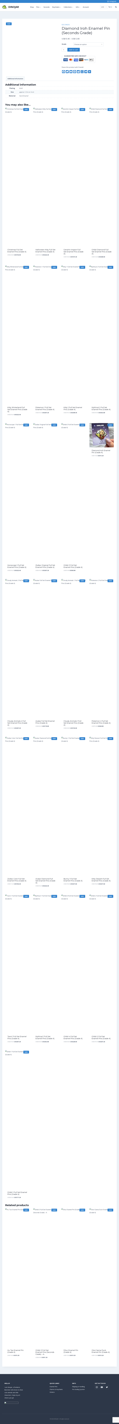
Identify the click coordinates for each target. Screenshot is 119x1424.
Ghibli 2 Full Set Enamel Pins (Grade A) (101, 1038)
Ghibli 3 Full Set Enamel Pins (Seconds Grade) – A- (45, 1352)
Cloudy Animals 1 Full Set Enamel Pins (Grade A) (73, 723)
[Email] (102, 1387)
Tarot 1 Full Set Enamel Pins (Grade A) (16, 1038)
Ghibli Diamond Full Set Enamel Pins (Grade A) (101, 252)
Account (86, 7)
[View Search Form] (115, 7)
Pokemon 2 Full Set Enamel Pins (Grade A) (101, 722)
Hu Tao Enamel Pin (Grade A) (15, 1351)
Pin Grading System (78, 1389)
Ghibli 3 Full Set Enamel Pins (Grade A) (73, 566)
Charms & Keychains (56, 1389)
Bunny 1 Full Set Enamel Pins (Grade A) (73, 880)
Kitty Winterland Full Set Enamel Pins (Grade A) (17, 409)
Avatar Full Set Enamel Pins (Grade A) (45, 722)
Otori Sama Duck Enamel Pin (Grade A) (101, 1351)
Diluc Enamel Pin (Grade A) (71, 1351)
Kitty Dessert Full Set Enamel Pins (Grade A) (101, 880)
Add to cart (73, 50)
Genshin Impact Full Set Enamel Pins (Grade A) (73, 252)
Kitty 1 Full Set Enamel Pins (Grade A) (73, 408)
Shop (32, 7)
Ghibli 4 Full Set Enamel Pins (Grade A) (73, 1038)
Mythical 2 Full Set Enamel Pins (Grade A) (101, 408)
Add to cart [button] (17, 260)
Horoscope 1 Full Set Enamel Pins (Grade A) (16, 566)
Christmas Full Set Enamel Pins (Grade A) (16, 251)
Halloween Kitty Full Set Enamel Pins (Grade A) (45, 251)
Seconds (47, 7)
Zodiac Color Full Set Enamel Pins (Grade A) (16, 880)
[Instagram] (97, 1387)
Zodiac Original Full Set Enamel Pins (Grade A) (45, 566)
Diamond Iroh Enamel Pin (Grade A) (101, 451)
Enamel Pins (53, 1386)
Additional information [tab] (15, 79)
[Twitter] (107, 1387)
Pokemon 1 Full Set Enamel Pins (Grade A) (45, 408)
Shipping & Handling (78, 1386)
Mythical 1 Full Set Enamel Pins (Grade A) (45, 1038)
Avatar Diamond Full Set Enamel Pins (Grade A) (45, 881)
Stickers (52, 1392)
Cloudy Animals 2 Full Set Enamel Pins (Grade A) (17, 723)
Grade (64, 44)
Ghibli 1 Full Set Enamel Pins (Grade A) (17, 1193)
